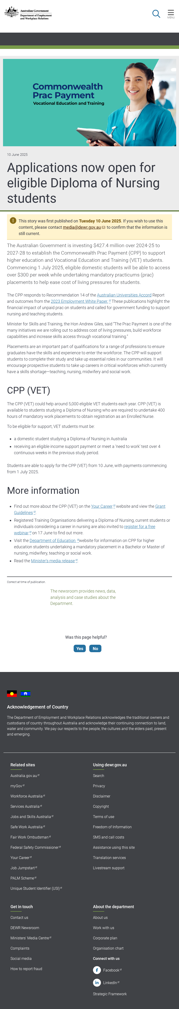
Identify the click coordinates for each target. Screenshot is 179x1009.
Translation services (109, 858)
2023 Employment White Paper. (79, 301)
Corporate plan (105, 938)
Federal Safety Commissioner (34, 847)
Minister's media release (53, 560)
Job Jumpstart (22, 868)
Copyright (101, 806)
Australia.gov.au (23, 776)
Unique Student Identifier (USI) (35, 888)
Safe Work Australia (26, 827)
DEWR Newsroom (24, 928)
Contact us (19, 917)
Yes (79, 648)
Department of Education (53, 540)
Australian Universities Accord (124, 295)
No (95, 648)
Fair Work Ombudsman (29, 837)
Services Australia (25, 806)
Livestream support (108, 868)
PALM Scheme (22, 878)
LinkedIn (110, 983)
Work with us (103, 928)
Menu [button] (171, 17)
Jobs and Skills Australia (30, 817)
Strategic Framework (110, 994)
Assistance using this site (114, 847)
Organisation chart (108, 948)
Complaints (19, 948)
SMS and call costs (108, 837)
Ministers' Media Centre (29, 938)
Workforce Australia (26, 796)
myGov (16, 786)
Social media (21, 958)
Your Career (102, 506)
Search (98, 776)
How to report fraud (26, 969)
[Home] (27, 13)
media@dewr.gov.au (82, 227)
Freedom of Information (112, 827)
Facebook (111, 970)
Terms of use (103, 817)
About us (100, 917)
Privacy (99, 786)
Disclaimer (101, 796)
